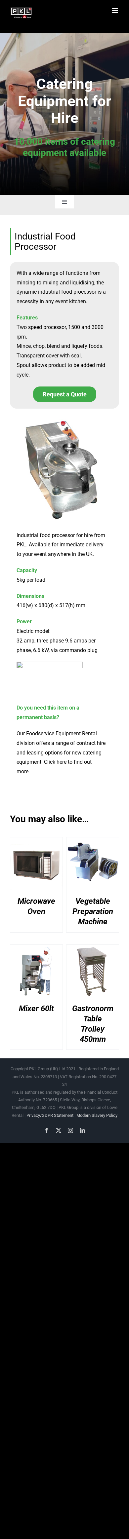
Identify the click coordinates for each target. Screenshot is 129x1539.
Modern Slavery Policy (96, 1115)
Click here (55, 762)
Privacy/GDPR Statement (49, 1115)
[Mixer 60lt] (36, 951)
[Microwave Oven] (36, 843)
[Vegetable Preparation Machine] (92, 843)
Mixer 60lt (36, 1008)
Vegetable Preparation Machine (92, 911)
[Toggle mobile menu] (115, 10)
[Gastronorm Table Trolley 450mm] (92, 951)
